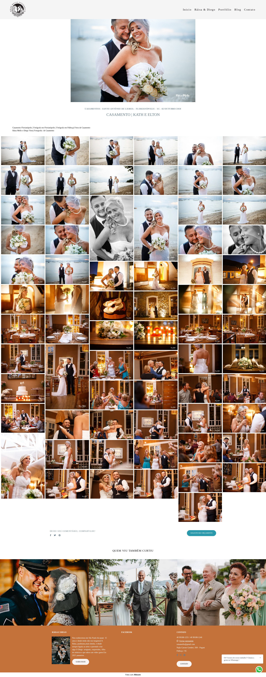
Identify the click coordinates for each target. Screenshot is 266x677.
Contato (249, 9)
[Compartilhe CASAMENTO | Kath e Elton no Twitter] (55, 535)
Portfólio (225, 9)
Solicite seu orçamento (201, 533)
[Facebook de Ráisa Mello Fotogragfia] (177, 655)
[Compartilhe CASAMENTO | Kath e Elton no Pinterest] (60, 535)
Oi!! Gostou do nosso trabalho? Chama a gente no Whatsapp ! (239, 659)
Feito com (133, 675)
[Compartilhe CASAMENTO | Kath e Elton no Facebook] (50, 535)
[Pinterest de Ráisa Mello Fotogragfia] (184, 655)
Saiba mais (80, 662)
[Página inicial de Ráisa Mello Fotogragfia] (19, 9)
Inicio (187, 9)
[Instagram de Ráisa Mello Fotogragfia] (180, 655)
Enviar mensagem (186, 641)
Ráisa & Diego (205, 9)
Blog (237, 9)
